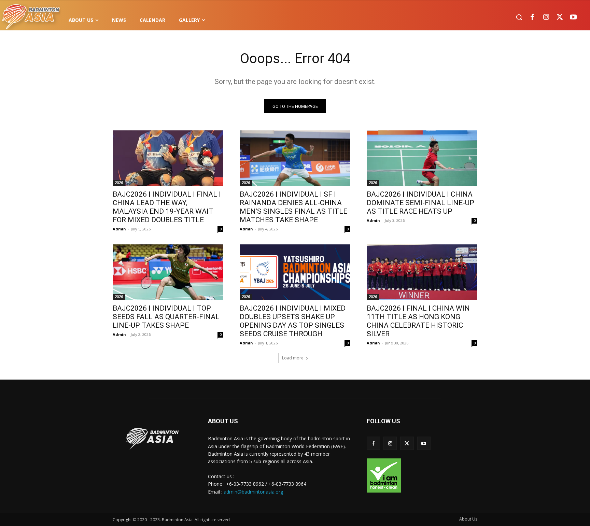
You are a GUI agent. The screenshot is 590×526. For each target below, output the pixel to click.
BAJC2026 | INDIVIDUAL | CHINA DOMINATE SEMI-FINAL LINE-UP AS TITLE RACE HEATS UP (420, 202)
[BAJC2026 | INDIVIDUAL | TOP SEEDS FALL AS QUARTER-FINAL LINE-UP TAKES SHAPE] (168, 272)
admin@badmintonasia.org (253, 491)
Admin (119, 228)
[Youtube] (573, 17)
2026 (119, 182)
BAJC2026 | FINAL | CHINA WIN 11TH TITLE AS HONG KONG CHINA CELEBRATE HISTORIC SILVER (418, 321)
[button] (519, 17)
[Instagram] (546, 17)
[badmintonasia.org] (30, 17)
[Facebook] (532, 17)
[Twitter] (559, 17)
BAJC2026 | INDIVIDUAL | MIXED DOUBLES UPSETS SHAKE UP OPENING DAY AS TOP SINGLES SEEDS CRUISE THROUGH (293, 321)
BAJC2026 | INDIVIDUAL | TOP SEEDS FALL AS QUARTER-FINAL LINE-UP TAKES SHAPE (166, 316)
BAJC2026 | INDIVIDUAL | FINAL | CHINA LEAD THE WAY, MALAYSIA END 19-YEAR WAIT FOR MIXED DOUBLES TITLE (167, 207)
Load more (293, 358)
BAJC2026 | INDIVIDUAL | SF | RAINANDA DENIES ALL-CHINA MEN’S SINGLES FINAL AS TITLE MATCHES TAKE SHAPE (293, 207)
